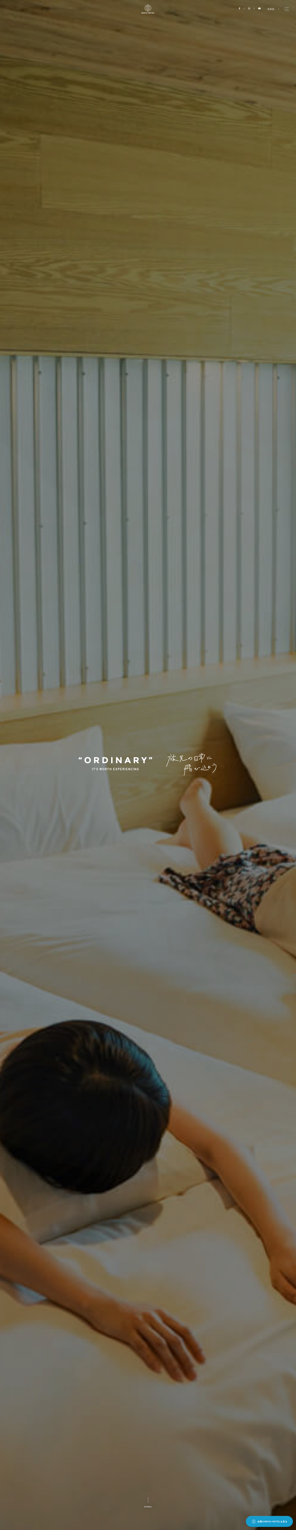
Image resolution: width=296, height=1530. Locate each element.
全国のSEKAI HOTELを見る (272, 1521)
